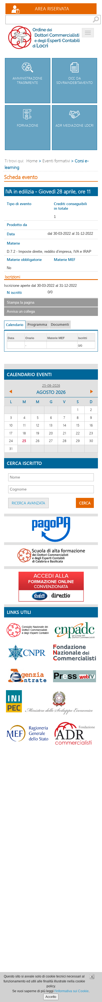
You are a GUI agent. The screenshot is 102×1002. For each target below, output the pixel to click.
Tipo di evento (19, 203)
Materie (13, 243)
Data (11, 234)
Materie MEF (64, 259)
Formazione (27, 125)
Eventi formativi (56, 160)
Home (32, 160)
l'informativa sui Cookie (71, 991)
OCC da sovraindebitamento (74, 80)
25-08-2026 (51, 385)
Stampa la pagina (20, 302)
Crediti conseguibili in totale (70, 206)
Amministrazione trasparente (27, 80)
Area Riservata (52, 8)
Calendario (14, 324)
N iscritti (14, 292)
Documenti (60, 324)
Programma (37, 324)
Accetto (50, 997)
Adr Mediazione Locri (74, 125)
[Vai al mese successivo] (91, 392)
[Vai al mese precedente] (11, 392)
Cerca (85, 503)
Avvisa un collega (21, 311)
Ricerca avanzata (28, 503)
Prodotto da (17, 224)
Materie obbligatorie (24, 259)
